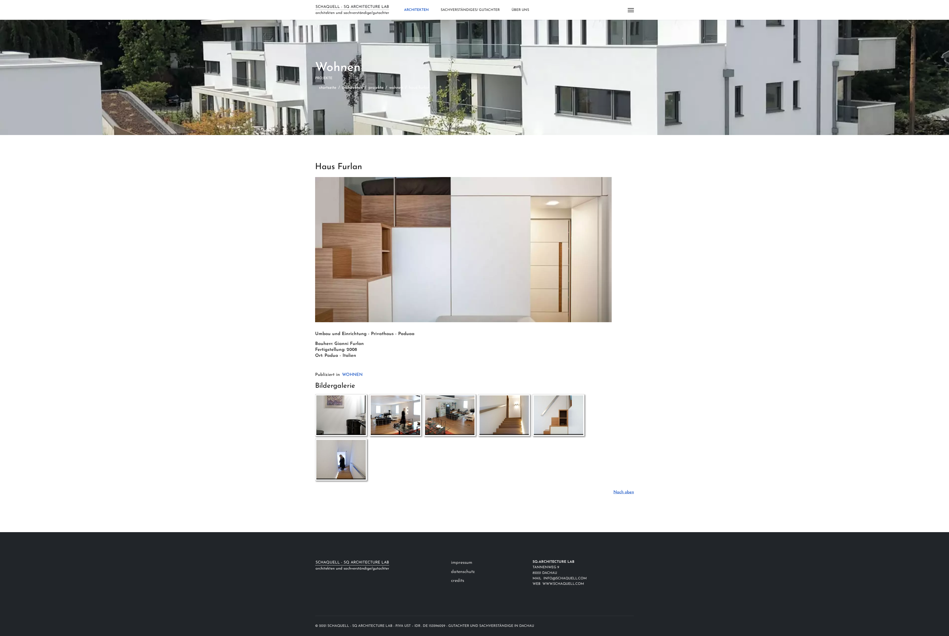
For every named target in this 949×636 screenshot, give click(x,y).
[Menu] (631, 10)
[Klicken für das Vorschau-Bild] (474, 249)
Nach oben (623, 492)
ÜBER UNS (520, 10)
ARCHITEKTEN (416, 10)
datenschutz (463, 572)
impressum (461, 563)
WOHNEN (352, 375)
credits (457, 581)
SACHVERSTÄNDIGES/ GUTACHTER (470, 10)
